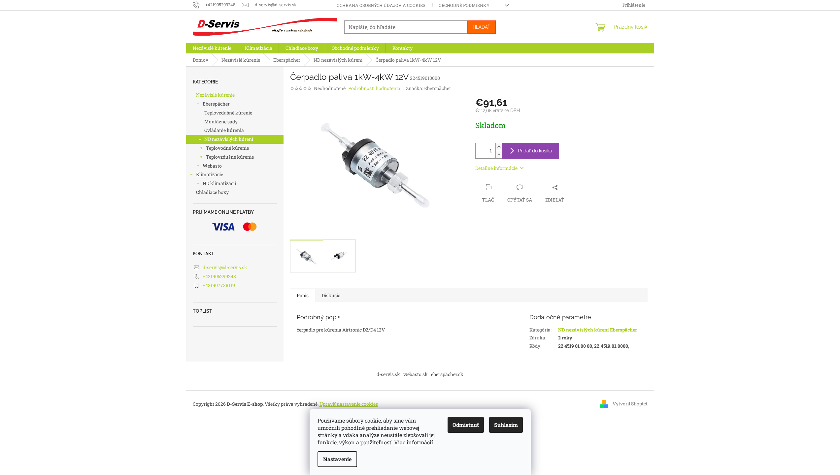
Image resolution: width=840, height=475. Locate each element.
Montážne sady (221, 121)
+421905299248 (219, 276)
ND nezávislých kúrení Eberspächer (597, 330)
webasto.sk (415, 374)
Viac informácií (413, 442)
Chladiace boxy (212, 192)
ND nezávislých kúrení (228, 139)
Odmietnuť (466, 424)
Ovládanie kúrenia (224, 130)
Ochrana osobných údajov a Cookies (381, 5)
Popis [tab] (303, 295)
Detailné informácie (496, 168)
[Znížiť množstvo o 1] (498, 154)
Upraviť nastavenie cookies (348, 404)
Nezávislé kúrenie (215, 95)
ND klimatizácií (219, 183)
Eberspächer (216, 104)
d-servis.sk (388, 374)
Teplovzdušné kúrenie (228, 113)
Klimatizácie (209, 174)
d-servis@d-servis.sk (225, 267)
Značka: (428, 88)
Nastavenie (337, 459)
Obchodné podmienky (464, 5)
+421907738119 (219, 285)
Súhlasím (506, 424)
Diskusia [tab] (331, 295)
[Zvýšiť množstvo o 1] (498, 147)
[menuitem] (212, 48)
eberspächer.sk (447, 374)
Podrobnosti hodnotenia (374, 88)
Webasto (212, 166)
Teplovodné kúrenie (227, 148)
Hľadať (481, 27)
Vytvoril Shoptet (630, 403)
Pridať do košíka (535, 150)
